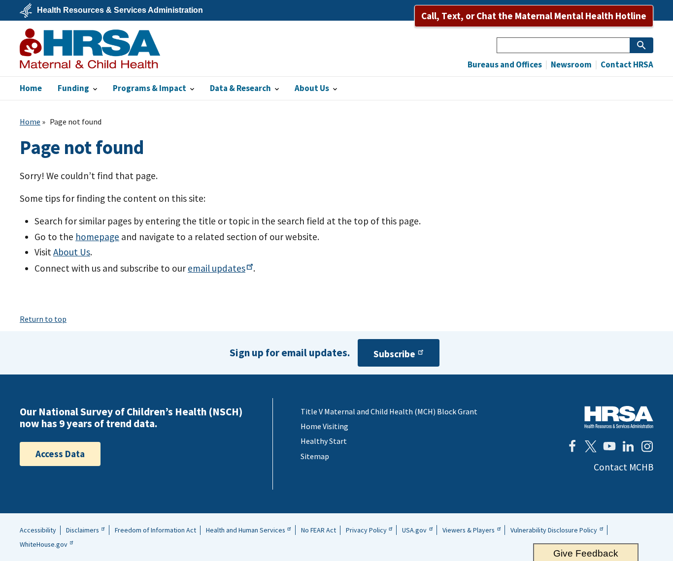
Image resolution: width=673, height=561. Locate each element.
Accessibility (38, 530)
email (216, 268)
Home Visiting (324, 426)
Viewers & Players (468, 530)
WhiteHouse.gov (43, 544)
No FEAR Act (318, 530)
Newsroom (570, 64)
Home (30, 121)
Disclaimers (82, 530)
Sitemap (315, 456)
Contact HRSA (626, 64)
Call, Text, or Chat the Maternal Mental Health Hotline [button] (533, 16)
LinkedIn (628, 446)
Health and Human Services (245, 530)
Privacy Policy (366, 530)
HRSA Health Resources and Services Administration (618, 417)
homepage (97, 237)
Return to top (43, 319)
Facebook (572, 446)
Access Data (60, 454)
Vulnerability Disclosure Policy (553, 530)
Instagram (646, 446)
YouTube (609, 446)
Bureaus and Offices (505, 64)
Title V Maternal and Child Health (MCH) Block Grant (389, 411)
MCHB (90, 48)
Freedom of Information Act (155, 530)
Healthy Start (324, 441)
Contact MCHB (623, 467)
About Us (71, 252)
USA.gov (414, 530)
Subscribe (394, 354)
